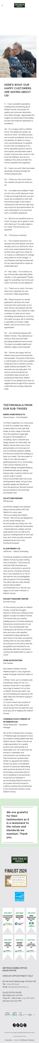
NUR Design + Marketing (27, 1040)
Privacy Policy (8, 1040)
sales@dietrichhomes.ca (18, 987)
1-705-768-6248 (12, 984)
